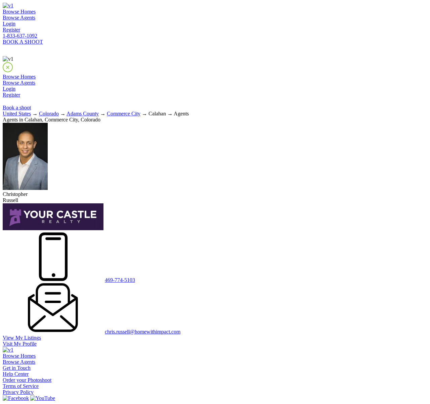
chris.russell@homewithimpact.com (142, 332)
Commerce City (123, 113)
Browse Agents (19, 17)
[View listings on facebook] (16, 398)
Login (9, 24)
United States (17, 113)
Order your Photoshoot (27, 380)
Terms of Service (21, 386)
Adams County (83, 113)
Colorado (49, 113)
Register (11, 30)
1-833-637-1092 (20, 36)
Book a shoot (17, 107)
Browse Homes (19, 11)
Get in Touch (17, 368)
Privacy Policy (18, 392)
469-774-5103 (120, 280)
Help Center (16, 374)
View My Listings (22, 338)
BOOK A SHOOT (23, 42)
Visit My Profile (20, 344)
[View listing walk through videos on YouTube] (42, 398)
